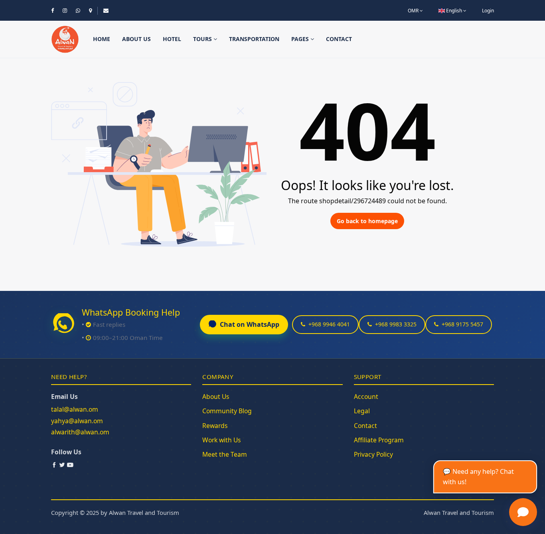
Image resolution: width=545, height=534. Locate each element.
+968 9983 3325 (396, 324)
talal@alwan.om (74, 409)
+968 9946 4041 (329, 324)
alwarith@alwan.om (80, 432)
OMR (414, 10)
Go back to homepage (367, 221)
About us (136, 39)
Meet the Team (224, 454)
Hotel (172, 39)
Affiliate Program (379, 440)
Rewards (215, 425)
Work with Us (221, 440)
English (454, 10)
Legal (362, 410)
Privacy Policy (373, 454)
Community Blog (227, 410)
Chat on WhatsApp (249, 324)
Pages (300, 39)
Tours (203, 39)
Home (101, 39)
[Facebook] (54, 464)
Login (488, 10)
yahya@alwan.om (77, 420)
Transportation (254, 39)
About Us (215, 396)
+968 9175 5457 (462, 324)
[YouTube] (70, 464)
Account (366, 396)
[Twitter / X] (62, 464)
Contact (339, 39)
